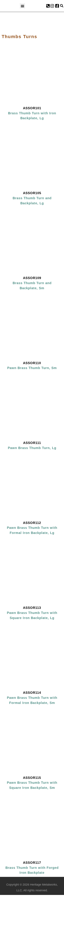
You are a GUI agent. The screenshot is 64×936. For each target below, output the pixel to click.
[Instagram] (52, 5)
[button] (22, 6)
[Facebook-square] (57, 5)
